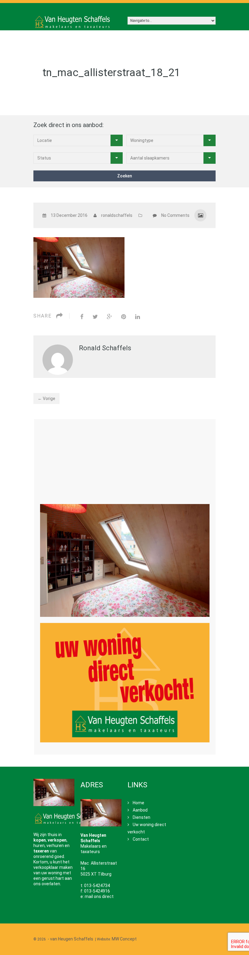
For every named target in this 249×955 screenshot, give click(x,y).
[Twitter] (95, 316)
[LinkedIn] (138, 316)
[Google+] (109, 316)
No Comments (175, 215)
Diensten (141, 817)
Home (138, 802)
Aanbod (140, 810)
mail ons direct (99, 896)
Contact (141, 839)
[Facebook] (82, 316)
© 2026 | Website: (85, 939)
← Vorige (46, 398)
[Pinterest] (124, 316)
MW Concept (124, 939)
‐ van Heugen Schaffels (70, 939)
